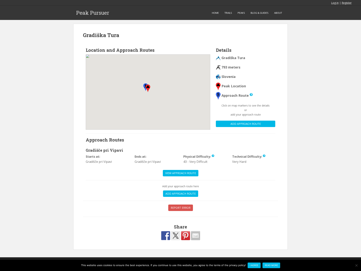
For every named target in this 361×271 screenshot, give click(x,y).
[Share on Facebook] (165, 235)
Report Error (180, 207)
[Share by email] (195, 235)
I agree (254, 265)
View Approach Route (180, 173)
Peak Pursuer (92, 12)
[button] (148, 88)
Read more (271, 265)
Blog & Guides (259, 12)
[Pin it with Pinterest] (185, 235)
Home (215, 12)
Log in (335, 3)
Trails (228, 12)
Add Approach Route (246, 124)
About (278, 12)
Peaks (241, 12)
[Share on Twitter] (175, 235)
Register (347, 3)
